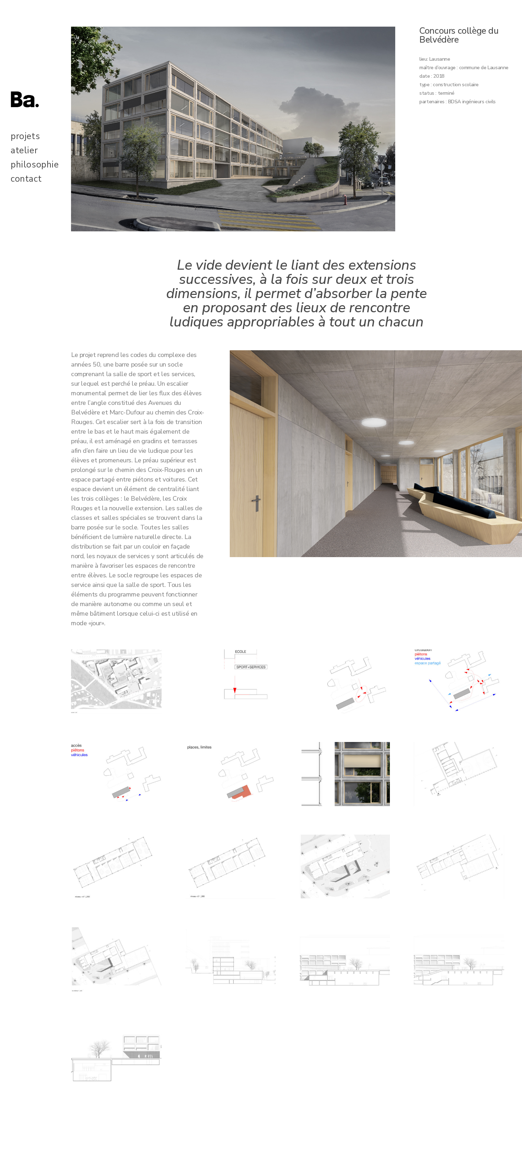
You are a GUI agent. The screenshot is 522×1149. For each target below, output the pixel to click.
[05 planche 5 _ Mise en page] (230, 961)
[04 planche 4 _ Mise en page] (459, 776)
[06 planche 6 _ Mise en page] (116, 869)
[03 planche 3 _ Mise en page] (230, 683)
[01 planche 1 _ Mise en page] (116, 683)
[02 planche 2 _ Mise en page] (116, 961)
